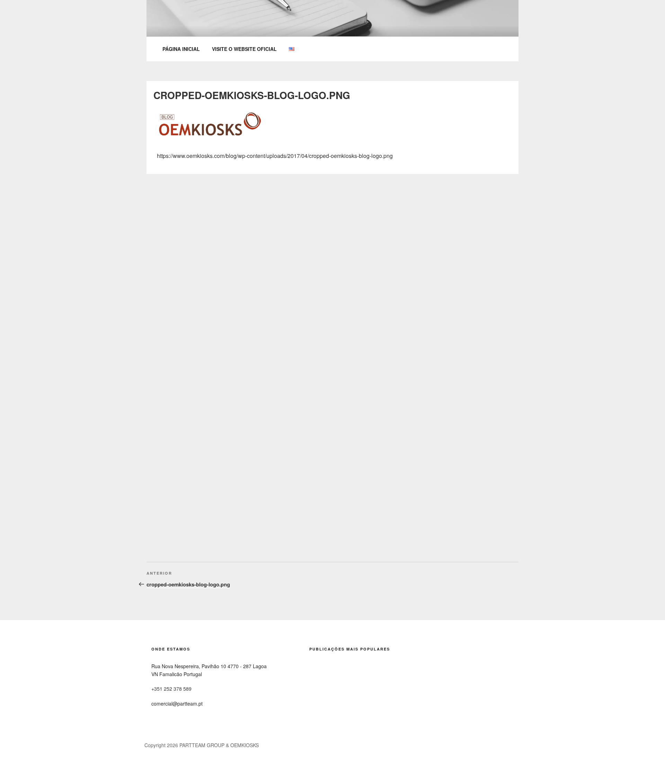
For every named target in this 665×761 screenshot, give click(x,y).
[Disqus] (332, 260)
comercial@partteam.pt (177, 703)
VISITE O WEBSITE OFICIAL (244, 48)
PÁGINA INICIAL (181, 48)
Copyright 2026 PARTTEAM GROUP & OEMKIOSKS (201, 745)
